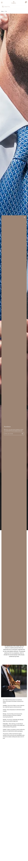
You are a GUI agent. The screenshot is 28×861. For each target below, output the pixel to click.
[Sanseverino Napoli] (14, 2)
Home (2, 11)
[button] (25, 2)
